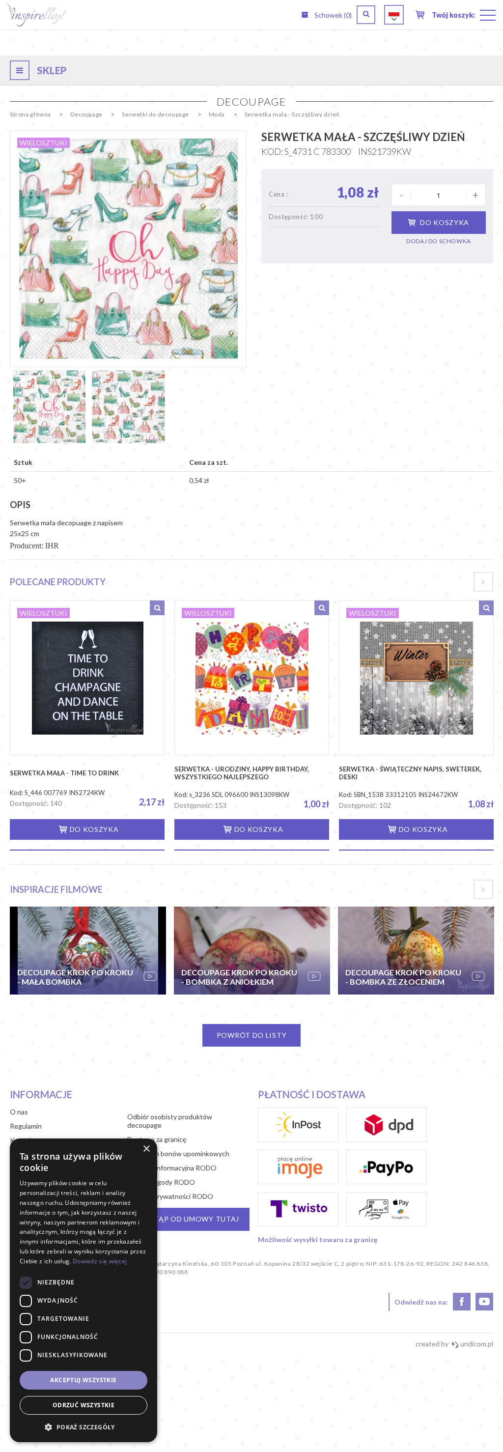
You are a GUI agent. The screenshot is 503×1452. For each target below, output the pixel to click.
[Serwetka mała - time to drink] (87, 677)
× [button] (146, 1149)
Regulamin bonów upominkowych (178, 1153)
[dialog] (83, 1290)
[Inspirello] (36, 14)
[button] (83, 1426)
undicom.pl (476, 1343)
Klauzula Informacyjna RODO (172, 1168)
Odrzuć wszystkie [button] (83, 1405)
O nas (19, 1112)
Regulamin (26, 1126)
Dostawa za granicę (156, 1139)
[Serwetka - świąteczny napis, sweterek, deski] (416, 677)
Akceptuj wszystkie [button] (83, 1380)
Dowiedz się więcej (100, 1261)
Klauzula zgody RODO (161, 1182)
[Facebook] (462, 1301)
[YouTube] (484, 1301)
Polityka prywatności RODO (170, 1196)
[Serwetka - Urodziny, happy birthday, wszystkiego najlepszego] (251, 677)
